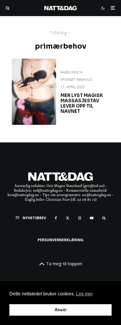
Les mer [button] (84, 293)
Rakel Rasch (71, 72)
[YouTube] (91, 218)
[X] (67, 218)
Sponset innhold (76, 79)
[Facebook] (56, 218)
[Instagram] (79, 218)
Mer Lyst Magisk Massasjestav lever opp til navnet (81, 103)
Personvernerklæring (60, 239)
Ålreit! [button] (61, 309)
